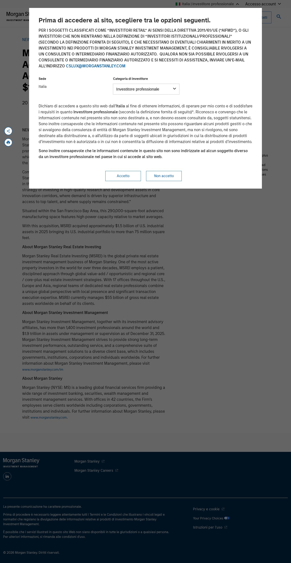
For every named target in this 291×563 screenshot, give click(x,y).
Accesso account (260, 4)
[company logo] (24, 16)
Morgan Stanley (87, 461)
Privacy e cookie (206, 509)
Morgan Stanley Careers (93, 470)
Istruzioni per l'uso (207, 527)
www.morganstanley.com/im (42, 369)
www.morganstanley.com (48, 417)
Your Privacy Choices (208, 518)
